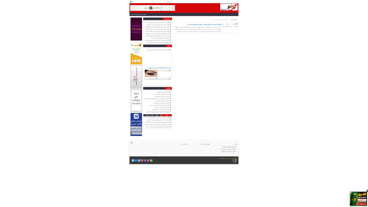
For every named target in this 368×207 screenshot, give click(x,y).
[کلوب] (151, 160)
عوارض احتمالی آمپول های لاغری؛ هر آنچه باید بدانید (158, 31)
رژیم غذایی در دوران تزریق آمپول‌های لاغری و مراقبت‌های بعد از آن (154, 36)
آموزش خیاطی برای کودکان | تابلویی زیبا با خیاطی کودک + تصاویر (154, 27)
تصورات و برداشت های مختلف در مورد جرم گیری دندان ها (204, 24)
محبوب (156, 115)
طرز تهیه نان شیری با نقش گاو (163, 101)
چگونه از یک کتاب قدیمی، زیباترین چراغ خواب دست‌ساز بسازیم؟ (155, 22)
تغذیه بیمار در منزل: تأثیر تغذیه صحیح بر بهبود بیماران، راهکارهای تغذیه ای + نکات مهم (150, 40)
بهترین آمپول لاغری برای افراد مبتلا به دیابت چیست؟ (157, 33)
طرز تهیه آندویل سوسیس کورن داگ (161, 103)
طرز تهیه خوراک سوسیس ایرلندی (162, 107)
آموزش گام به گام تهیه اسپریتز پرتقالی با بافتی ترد (158, 112)
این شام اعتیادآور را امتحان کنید (162, 94)
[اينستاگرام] (145, 160)
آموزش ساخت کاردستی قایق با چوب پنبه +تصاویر (158, 25)
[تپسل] (351, 193)
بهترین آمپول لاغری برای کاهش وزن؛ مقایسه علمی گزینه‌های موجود (154, 29)
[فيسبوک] (136, 160)
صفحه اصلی (234, 20)
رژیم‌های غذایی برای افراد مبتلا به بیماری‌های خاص (158, 42)
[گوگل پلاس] (142, 160)
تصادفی (148, 115)
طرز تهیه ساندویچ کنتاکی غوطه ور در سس (160, 105)
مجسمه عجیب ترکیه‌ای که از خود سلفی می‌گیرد (160, 68)
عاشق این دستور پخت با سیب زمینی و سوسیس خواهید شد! (156, 98)
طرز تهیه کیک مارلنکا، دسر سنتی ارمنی (161, 109)
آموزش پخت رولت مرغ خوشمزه (162, 96)
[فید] (131, 1)
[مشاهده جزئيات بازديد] (131, 143)
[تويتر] (139, 160)
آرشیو (234, 144)
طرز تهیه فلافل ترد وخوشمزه (163, 92)
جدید (166, 115)
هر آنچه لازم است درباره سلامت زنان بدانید (160, 38)
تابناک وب (222, 158)
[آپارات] (148, 160)
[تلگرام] (133, 160)
